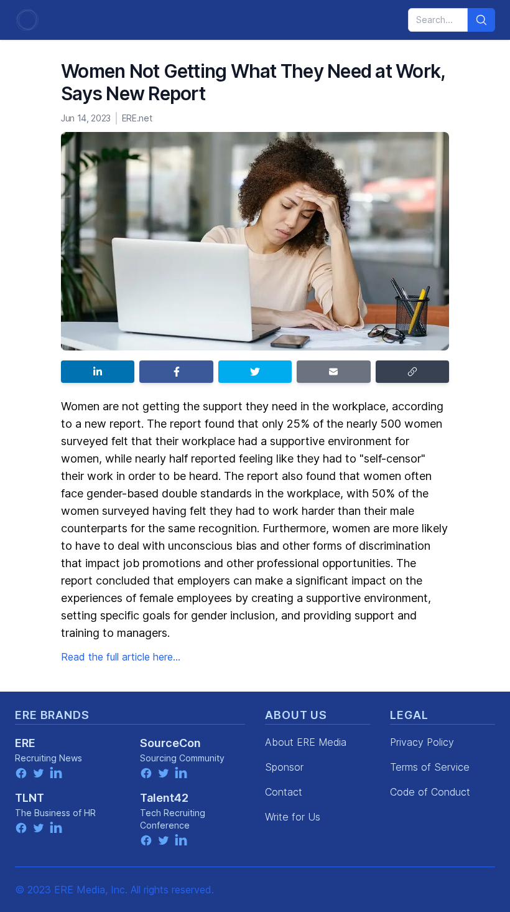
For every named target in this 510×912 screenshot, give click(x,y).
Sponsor (284, 767)
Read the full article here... (120, 657)
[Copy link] (412, 371)
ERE (25, 743)
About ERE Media (305, 742)
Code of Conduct (430, 792)
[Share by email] (333, 371)
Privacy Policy (422, 742)
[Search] (481, 20)
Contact (283, 792)
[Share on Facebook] (176, 371)
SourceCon (170, 743)
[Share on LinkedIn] (97, 371)
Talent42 (164, 797)
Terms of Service (430, 767)
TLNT (29, 797)
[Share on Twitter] (255, 371)
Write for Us (292, 817)
